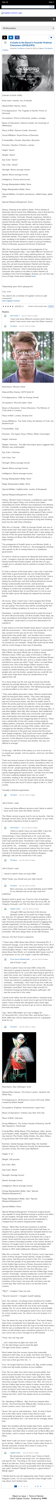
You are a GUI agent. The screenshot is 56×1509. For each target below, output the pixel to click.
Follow (51, 306)
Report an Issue (19, 1496)
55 (38, 1486)
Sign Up (5, 2)
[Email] (10, 37)
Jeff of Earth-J (14, 316)
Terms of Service (36, 1496)
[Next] (41, 1486)
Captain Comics (15, 909)
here (34, 276)
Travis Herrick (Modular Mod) (20, 959)
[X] (4, 37)
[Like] (51, 37)
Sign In (51, 2)
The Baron (20, 48)
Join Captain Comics (11, 301)
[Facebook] (17, 37)
